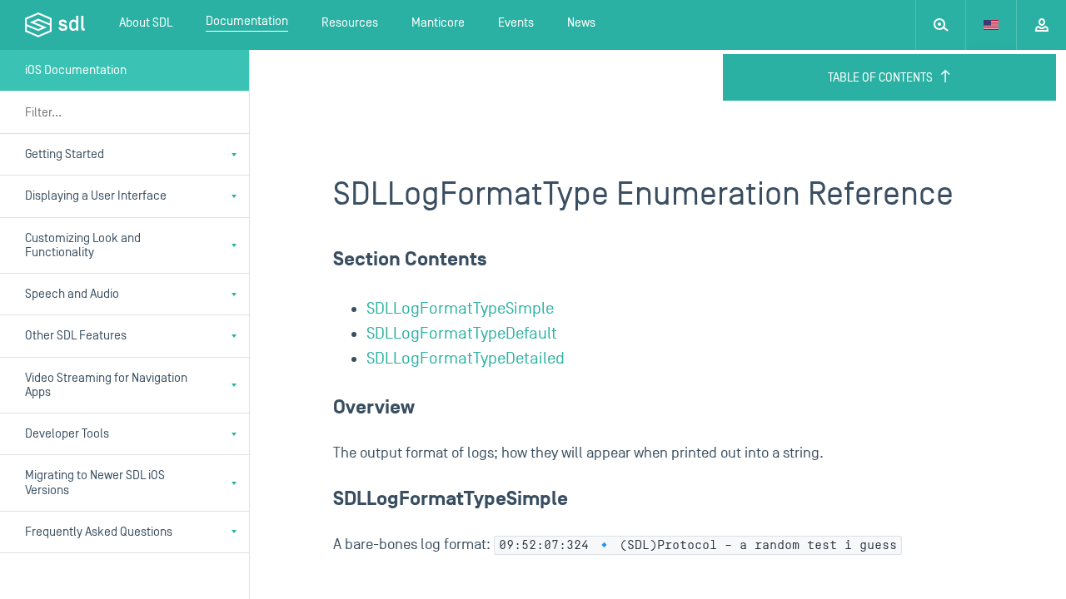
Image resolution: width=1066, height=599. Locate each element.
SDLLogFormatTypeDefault (461, 333)
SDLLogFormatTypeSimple (460, 309)
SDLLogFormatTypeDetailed (465, 358)
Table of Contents (880, 78)
